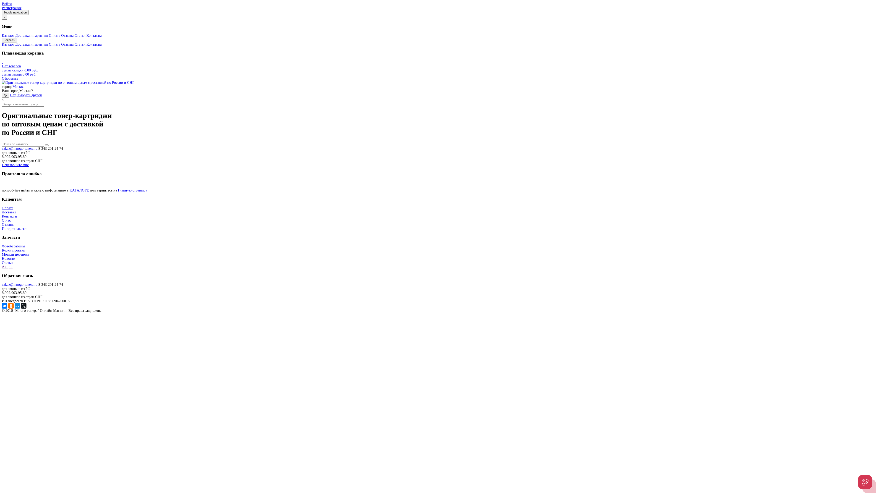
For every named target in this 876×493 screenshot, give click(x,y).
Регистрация (11, 8)
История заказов (14, 229)
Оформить (10, 78)
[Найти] (47, 145)
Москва (18, 87)
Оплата (7, 208)
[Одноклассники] (11, 306)
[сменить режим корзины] (2, 62)
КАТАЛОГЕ (79, 190)
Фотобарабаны (13, 246)
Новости (8, 258)
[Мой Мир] (17, 306)
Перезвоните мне (15, 165)
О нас (6, 220)
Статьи (7, 263)
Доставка (9, 212)
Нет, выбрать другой (26, 95)
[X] (23, 306)
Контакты (9, 216)
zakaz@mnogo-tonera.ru (19, 148)
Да (5, 95)
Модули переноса (15, 254)
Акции (7, 267)
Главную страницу (132, 190)
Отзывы (8, 224)
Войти (7, 4)
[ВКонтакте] (4, 306)
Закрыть (9, 40)
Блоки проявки (13, 250)
